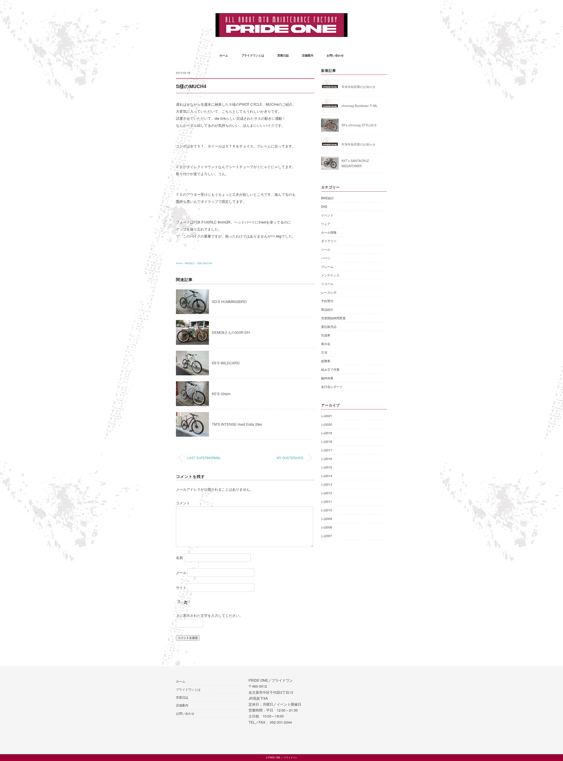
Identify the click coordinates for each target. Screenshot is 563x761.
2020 (326, 424)
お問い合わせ (335, 55)
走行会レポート (332, 386)
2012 (326, 493)
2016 (326, 458)
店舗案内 (307, 55)
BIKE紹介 (327, 198)
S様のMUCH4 (204, 263)
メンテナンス (330, 275)
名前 (179, 557)
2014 (326, 476)
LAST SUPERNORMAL (204, 457)
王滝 (324, 352)
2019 (326, 433)
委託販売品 (328, 326)
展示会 (325, 343)
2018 (326, 441)
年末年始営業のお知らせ (358, 86)
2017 (326, 450)
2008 (326, 527)
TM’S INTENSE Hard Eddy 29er (237, 424)
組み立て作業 (330, 369)
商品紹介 (327, 309)
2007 (326, 536)
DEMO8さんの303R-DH (231, 332)
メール (181, 572)
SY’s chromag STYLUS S (359, 125)
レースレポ (328, 292)
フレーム (327, 266)
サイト (181, 587)
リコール (327, 284)
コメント (183, 502)
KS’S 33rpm (221, 393)
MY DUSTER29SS (290, 457)
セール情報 (328, 232)
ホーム (223, 55)
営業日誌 (283, 55)
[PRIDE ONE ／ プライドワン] (281, 16)
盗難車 (325, 361)
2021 (326, 416)
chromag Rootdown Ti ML (360, 106)
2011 (326, 501)
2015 (326, 467)
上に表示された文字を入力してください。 (209, 615)
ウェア (325, 224)
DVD (324, 206)
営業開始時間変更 (333, 318)
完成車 (325, 335)
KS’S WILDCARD (226, 362)
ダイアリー (328, 241)
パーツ (325, 258)
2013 (326, 484)
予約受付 (327, 301)
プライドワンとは (252, 55)
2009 (326, 518)
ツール (325, 249)
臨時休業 (327, 378)
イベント (327, 215)
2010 (326, 510)
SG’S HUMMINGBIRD (229, 301)
